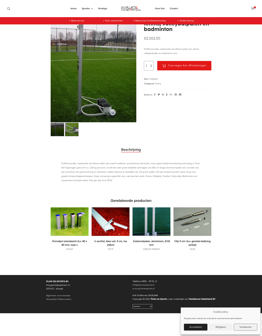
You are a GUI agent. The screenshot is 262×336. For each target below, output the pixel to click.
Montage (102, 9)
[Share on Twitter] (159, 95)
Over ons (160, 9)
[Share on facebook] (155, 95)
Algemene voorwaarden (58, 296)
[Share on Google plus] (171, 95)
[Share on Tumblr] (167, 95)
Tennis (158, 84)
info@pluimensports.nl (143, 285)
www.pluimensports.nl (144, 289)
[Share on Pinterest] (176, 95)
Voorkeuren (245, 327)
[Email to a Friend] (180, 95)
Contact (174, 9)
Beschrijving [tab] (131, 150)
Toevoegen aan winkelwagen (187, 65)
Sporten (86, 9)
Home (74, 9)
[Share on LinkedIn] (163, 95)
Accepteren (195, 327)
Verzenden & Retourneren (58, 299)
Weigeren (220, 327)
